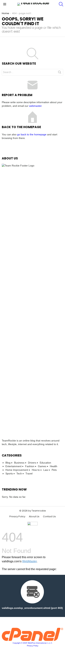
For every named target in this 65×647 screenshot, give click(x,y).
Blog (7, 462)
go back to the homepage (31, 134)
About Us (34, 516)
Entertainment (13, 466)
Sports (9, 473)
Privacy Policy (17, 516)
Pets (54, 469)
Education (45, 462)
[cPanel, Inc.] (32, 639)
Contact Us (49, 516)
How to (36, 469)
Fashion (29, 466)
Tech (19, 473)
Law (45, 469)
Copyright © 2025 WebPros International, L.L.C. (33, 643)
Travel (28, 473)
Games (42, 466)
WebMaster (29, 561)
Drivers (32, 462)
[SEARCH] (61, 4)
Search (59, 73)
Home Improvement (16, 469)
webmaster (35, 105)
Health (53, 466)
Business (19, 462)
